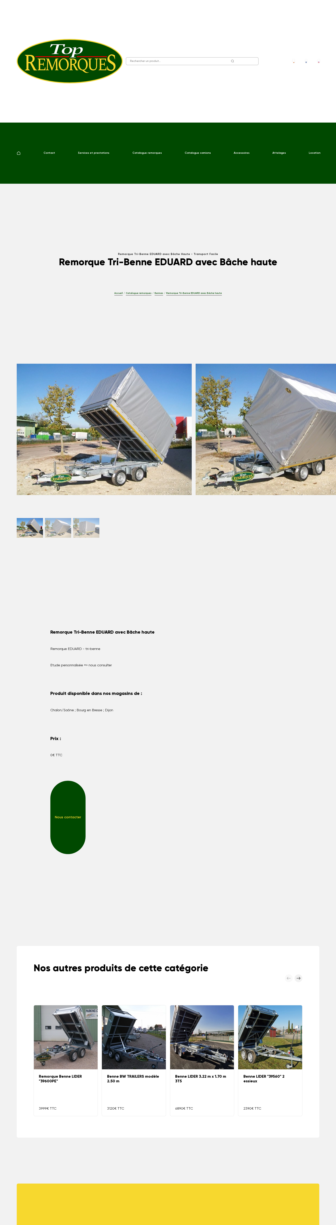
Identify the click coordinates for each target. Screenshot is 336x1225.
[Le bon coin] (293, 61)
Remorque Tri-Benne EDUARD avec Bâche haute (194, 293)
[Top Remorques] (70, 61)
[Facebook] (306, 61)
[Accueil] (19, 153)
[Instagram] (318, 61)
